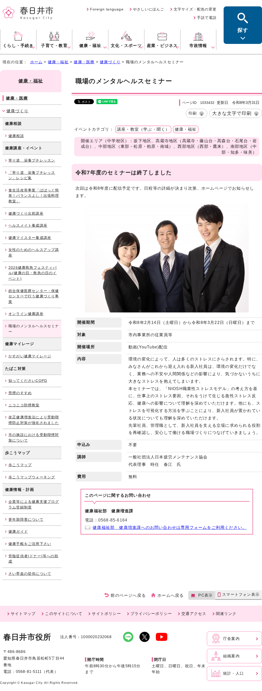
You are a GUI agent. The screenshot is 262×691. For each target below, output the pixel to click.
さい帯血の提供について (29, 574)
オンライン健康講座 (25, 314)
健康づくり (110, 62)
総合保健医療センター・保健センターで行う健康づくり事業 (33, 296)
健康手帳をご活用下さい (29, 544)
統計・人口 (233, 673)
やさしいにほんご (148, 9)
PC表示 (205, 595)
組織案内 (231, 656)
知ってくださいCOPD (27, 381)
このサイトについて (63, 613)
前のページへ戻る (128, 595)
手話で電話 (206, 18)
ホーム (36, 62)
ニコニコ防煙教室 (24, 405)
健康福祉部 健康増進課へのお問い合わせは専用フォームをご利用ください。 (170, 527)
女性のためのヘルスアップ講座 (33, 252)
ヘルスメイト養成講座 (27, 225)
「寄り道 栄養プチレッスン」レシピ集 (31, 175)
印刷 (193, 113)
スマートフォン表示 (240, 594)
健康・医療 (84, 62)
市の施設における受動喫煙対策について (33, 437)
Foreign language (107, 9)
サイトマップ (23, 613)
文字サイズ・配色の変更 (195, 9)
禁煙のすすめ (20, 393)
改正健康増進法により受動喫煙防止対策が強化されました (33, 420)
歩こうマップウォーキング (31, 477)
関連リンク (226, 613)
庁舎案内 (231, 638)
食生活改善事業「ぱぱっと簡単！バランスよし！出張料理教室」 (33, 195)
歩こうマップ (20, 465)
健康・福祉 (58, 62)
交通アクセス (193, 613)
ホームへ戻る (170, 595)
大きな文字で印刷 (232, 113)
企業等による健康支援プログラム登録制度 (33, 504)
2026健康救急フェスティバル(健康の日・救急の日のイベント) (32, 273)
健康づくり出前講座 (25, 213)
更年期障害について (25, 519)
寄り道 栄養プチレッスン (31, 160)
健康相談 (16, 136)
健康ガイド (18, 531)
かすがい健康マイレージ (29, 356)
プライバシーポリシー (151, 613)
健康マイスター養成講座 (29, 238)
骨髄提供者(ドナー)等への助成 (33, 559)
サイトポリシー (106, 613)
